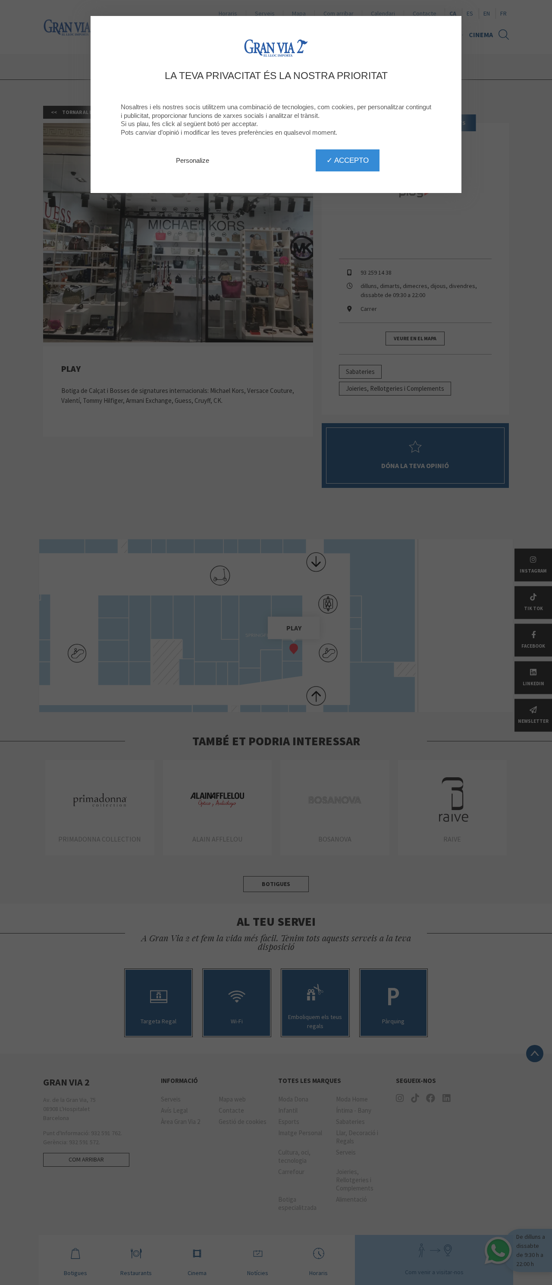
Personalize (192, 160)
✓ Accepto (347, 160)
